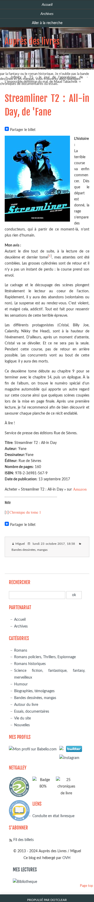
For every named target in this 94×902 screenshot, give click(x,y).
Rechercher (19, 582)
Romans (20, 650)
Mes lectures (25, 869)
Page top (86, 886)
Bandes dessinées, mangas (29, 549)
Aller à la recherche (47, 23)
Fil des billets (23, 840)
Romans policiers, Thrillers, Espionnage (45, 657)
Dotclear (58, 900)
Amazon (80, 489)
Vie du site (22, 718)
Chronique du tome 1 (25, 512)
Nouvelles (22, 725)
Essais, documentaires (31, 711)
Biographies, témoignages (34, 691)
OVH (66, 858)
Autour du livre (26, 705)
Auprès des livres (32, 41)
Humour (21, 684)
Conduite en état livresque (53, 816)
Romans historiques (30, 664)
